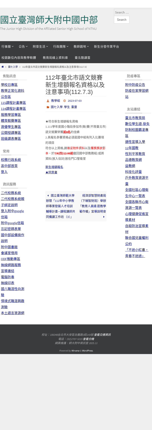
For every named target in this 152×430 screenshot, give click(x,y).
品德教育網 (133, 160)
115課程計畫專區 (13, 103)
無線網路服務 (11, 265)
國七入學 (13, 66)
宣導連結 (7, 271)
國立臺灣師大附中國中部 (49, 20)
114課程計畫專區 (13, 109)
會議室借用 (9, 253)
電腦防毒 (7, 277)
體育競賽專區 (11, 121)
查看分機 (88, 339)
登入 (4, 172)
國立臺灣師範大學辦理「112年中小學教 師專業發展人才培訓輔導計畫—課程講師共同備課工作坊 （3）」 (60, 203)
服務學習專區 (11, 115)
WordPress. (87, 350)
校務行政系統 (11, 160)
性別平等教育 (135, 154)
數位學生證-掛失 (137, 124)
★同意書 (51, 170)
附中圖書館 (9, 247)
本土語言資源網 (12, 313)
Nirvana (75, 350)
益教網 (130, 166)
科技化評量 (133, 172)
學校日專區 (9, 85)
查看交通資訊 (102, 334)
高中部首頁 (9, 166)
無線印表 (7, 283)
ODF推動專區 (10, 259)
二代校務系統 (11, 193)
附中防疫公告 (135, 85)
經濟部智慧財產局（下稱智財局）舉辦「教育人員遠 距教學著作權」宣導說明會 (92, 201)
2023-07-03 (75, 100)
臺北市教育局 (135, 118)
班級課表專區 (11, 139)
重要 (74, 105)
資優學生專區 (11, 127)
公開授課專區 (11, 133)
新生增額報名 (54, 165)
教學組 (55, 100)
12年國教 (131, 148)
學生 (67, 105)
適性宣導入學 (135, 142)
